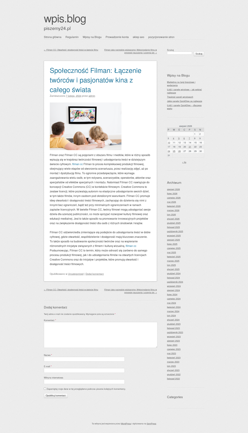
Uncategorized (76, 273)
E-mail (48, 366)
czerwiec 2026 (174, 197)
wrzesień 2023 (174, 336)
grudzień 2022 (174, 374)
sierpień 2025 (173, 239)
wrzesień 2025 (174, 235)
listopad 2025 (173, 227)
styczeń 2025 (173, 269)
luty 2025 (171, 265)
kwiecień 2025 (174, 256)
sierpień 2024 (173, 290)
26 (179, 151)
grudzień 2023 (174, 323)
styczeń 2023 (173, 370)
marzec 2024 (173, 311)
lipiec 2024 (172, 294)
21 (190, 146)
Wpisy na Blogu (92, 37)
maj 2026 (171, 201)
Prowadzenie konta (117, 37)
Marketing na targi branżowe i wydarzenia (181, 83)
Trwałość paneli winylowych (180, 96)
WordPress (126, 423)
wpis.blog (65, 17)
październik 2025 (175, 231)
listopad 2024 (173, 277)
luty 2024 (171, 315)
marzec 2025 (173, 260)
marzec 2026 (173, 210)
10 (169, 142)
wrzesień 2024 (174, 286)
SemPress (151, 423)
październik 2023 (175, 332)
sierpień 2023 (173, 340)
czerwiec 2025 (174, 248)
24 (169, 151)
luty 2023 (171, 366)
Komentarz (50, 320)
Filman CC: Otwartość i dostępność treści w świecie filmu (71, 49)
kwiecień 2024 (174, 307)
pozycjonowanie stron (161, 37)
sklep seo (138, 37)
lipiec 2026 (172, 193)
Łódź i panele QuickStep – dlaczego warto (184, 107)
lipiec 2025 (172, 244)
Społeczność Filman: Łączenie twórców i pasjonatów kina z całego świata (95, 79)
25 (174, 151)
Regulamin (72, 37)
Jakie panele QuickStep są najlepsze (184, 101)
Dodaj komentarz (95, 273)
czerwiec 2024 (174, 298)
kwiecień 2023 (174, 357)
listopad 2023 (173, 328)
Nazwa (48, 355)
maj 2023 (171, 353)
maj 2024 (171, 302)
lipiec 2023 (172, 345)
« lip (184, 162)
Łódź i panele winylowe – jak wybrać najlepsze (184, 91)
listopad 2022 (173, 378)
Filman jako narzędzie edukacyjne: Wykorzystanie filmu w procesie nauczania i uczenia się (130, 51)
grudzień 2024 (174, 273)
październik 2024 (175, 281)
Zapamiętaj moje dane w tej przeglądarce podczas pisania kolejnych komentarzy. (86, 388)
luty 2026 (171, 214)
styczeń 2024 (173, 319)
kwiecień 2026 (174, 206)
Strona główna (52, 37)
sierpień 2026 (173, 189)
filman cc (77, 164)
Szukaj (170, 49)
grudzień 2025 (174, 222)
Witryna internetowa (53, 377)
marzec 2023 (173, 361)
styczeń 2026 (173, 218)
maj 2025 (171, 252)
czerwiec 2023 (174, 349)
